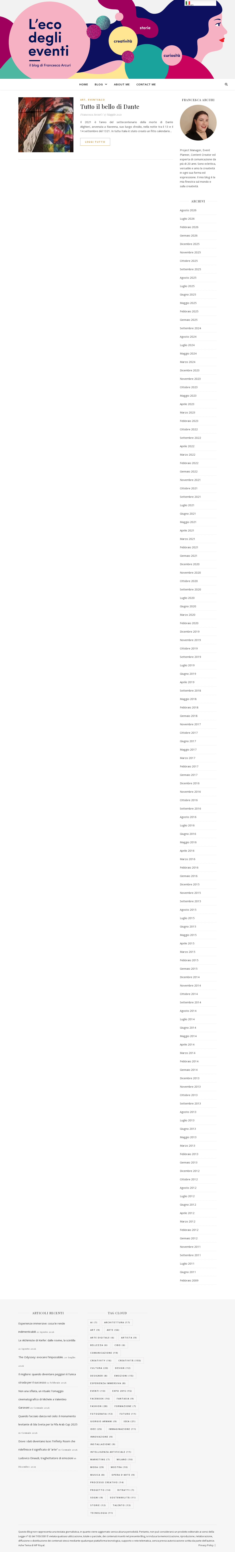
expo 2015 (122, 1391)
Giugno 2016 (188, 834)
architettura (117, 1322)
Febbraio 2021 (189, 547)
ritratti (126, 1490)
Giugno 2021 (188, 513)
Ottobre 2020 (189, 581)
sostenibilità (123, 1497)
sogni (96, 1497)
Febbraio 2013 (189, 1154)
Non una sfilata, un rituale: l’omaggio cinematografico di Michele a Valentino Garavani (42, 1399)
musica (97, 1474)
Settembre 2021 (190, 496)
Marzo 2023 (187, 412)
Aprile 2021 (187, 530)
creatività (129, 1360)
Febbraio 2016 (189, 867)
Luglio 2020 (187, 598)
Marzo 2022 (187, 454)
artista (129, 1337)
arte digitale (102, 1337)
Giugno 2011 (188, 1272)
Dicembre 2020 (190, 564)
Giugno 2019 (188, 673)
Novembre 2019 (190, 640)
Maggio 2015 (188, 935)
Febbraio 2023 (189, 421)
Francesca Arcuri (90, 114)
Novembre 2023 (190, 378)
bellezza (99, 1345)
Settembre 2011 (190, 1255)
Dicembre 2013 (190, 1078)
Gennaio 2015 (189, 968)
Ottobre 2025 (189, 261)
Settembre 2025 (190, 269)
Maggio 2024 (188, 353)
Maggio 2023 (188, 395)
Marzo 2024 (187, 362)
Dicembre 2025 (190, 244)
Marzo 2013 (187, 1145)
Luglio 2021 (187, 505)
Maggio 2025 (188, 303)
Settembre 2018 (190, 690)
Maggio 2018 (188, 699)
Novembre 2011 (190, 1246)
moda (97, 1467)
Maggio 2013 (188, 1137)
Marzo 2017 (187, 758)
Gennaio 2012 (189, 1238)
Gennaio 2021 (189, 555)
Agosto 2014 (188, 1011)
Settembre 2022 (190, 437)
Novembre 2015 (190, 893)
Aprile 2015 (187, 943)
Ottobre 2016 (189, 800)
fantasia (125, 1398)
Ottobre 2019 (189, 648)
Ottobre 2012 (189, 1179)
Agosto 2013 (188, 1112)
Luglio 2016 (187, 825)
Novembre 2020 (190, 572)
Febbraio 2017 (189, 766)
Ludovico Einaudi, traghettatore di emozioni (45, 1458)
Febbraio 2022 (189, 463)
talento (122, 1505)
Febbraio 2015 (189, 960)
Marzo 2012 (187, 1221)
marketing (100, 1459)
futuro (128, 1413)
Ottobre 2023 (189, 387)
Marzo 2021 (187, 539)
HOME (83, 84)
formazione (125, 1406)
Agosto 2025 (188, 277)
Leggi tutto (95, 141)
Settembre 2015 (190, 901)
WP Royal (39, 1545)
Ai (93, 1322)
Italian (190, 4)
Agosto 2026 (188, 210)
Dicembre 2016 (190, 783)
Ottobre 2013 (189, 1095)
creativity (101, 1360)
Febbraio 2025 (189, 311)
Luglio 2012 (187, 1196)
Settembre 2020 (190, 589)
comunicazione (104, 1352)
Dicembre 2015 (190, 884)
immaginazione (122, 1429)
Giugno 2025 (188, 294)
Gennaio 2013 (189, 1162)
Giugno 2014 (188, 1027)
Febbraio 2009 (189, 1280)
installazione (102, 1444)
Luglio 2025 (187, 286)
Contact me (146, 84)
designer (99, 1375)
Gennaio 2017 (189, 775)
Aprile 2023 (187, 404)
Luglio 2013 (187, 1120)
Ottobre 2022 (189, 429)
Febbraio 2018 (189, 707)
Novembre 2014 (190, 985)
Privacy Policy (206, 1545)
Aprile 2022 (187, 446)
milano (125, 1459)
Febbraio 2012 (189, 1230)
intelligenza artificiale (110, 1452)
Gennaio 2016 (189, 876)
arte (113, 1330)
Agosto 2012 (188, 1187)
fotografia (101, 1413)
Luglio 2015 (187, 918)
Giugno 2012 (188, 1204)
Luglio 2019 (187, 665)
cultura (99, 1368)
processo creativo (107, 1482)
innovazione (101, 1436)
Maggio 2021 (188, 522)
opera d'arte (123, 1474)
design (123, 1368)
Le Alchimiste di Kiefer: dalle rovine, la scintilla (46, 1340)
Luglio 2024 (187, 345)
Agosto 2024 (188, 336)
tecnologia (101, 1513)
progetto (100, 1490)
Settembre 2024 (190, 328)
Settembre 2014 (190, 1002)
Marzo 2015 (187, 952)
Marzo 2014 (187, 1053)
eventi (98, 1391)
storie (98, 1505)
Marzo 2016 (187, 859)
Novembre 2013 (190, 1086)
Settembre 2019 (190, 657)
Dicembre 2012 (190, 1171)
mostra (119, 1467)
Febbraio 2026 (189, 227)
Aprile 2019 (187, 682)
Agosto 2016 (188, 817)
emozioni (124, 1375)
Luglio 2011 (187, 1263)
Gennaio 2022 (189, 471)
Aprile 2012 (187, 1213)
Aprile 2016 (187, 850)
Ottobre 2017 (189, 732)
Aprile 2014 (187, 1044)
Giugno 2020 (188, 606)
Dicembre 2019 (190, 631)
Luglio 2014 (187, 1019)
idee (96, 1429)
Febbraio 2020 (189, 623)
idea (130, 1421)
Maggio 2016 (188, 842)
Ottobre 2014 (189, 994)
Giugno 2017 (188, 741)
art (95, 1330)
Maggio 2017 (188, 749)
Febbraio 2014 (189, 1061)
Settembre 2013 (190, 1103)
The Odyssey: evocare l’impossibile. (41, 1357)
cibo (120, 1345)
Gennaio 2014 (189, 1069)
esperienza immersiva (108, 1383)
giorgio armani (103, 1421)
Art (83, 99)
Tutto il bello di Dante (110, 106)
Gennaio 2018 (189, 716)
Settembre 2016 (190, 808)
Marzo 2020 (187, 614)
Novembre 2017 (190, 724)
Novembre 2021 (190, 480)
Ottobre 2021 (189, 488)
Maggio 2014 (188, 1036)
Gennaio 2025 (189, 320)
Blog (99, 84)
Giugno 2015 (188, 926)
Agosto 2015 (188, 909)
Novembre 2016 (190, 791)
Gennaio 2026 (189, 235)
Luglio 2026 (187, 218)
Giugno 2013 (188, 1128)
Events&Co (96, 99)
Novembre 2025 (190, 252)
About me (122, 84)
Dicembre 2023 (190, 370)
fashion (99, 1406)
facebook (100, 1398)
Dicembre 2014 (190, 977)
